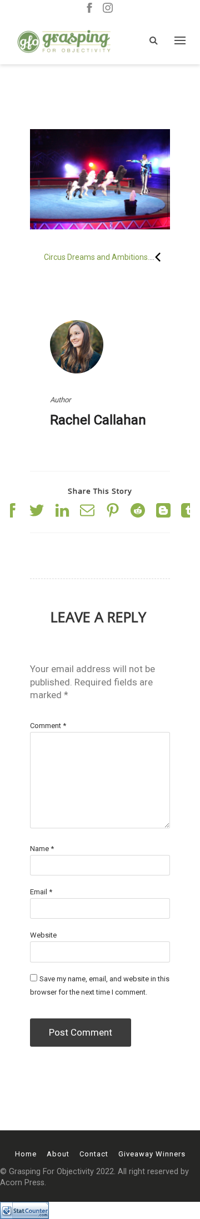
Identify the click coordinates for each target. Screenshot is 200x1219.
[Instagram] (108, 8)
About (58, 1154)
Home (26, 1154)
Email (41, 892)
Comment (48, 725)
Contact (93, 1154)
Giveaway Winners (152, 1154)
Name (42, 848)
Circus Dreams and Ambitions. (96, 257)
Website (43, 935)
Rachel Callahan (98, 420)
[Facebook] (89, 8)
